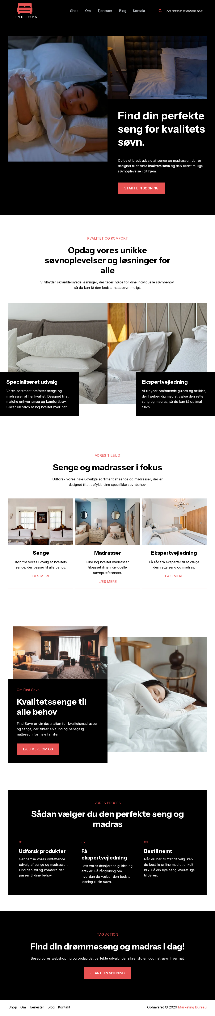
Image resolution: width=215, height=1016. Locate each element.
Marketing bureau (192, 1007)
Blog (122, 11)
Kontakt (139, 11)
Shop (74, 11)
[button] (160, 10)
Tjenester (104, 11)
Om (88, 11)
